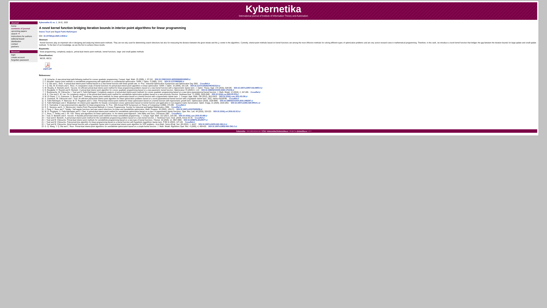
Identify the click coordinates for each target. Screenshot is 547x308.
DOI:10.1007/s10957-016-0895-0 (247, 88)
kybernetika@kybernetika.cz (277, 131)
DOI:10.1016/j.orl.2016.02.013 (226, 111)
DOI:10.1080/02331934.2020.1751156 (216, 90)
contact (14, 44)
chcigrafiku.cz (302, 131)
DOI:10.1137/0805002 (173, 81)
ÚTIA (264, 131)
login (13, 55)
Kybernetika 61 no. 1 (48, 22)
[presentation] (219, 43)
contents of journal (20, 28)
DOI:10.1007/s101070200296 (188, 109)
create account (18, 57)
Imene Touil (44, 32)
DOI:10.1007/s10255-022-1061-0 (212, 124)
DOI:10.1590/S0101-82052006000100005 (172, 79)
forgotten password (20, 60)
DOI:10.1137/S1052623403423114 (204, 86)
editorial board (17, 39)
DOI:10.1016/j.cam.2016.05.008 (192, 116)
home (13, 26)
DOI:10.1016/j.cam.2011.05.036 (232, 96)
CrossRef (204, 84)
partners (15, 46)
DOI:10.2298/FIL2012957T (195, 120)
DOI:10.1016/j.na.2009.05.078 (224, 94)
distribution (16, 41)
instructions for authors (21, 36)
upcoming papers (19, 31)
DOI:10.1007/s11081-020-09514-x (244, 103)
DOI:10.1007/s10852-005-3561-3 (221, 126)
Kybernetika (240, 131)
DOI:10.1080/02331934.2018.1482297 (235, 101)
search (14, 34)
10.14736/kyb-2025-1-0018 (54, 36)
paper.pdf (47, 69)
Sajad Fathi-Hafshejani (66, 32)
